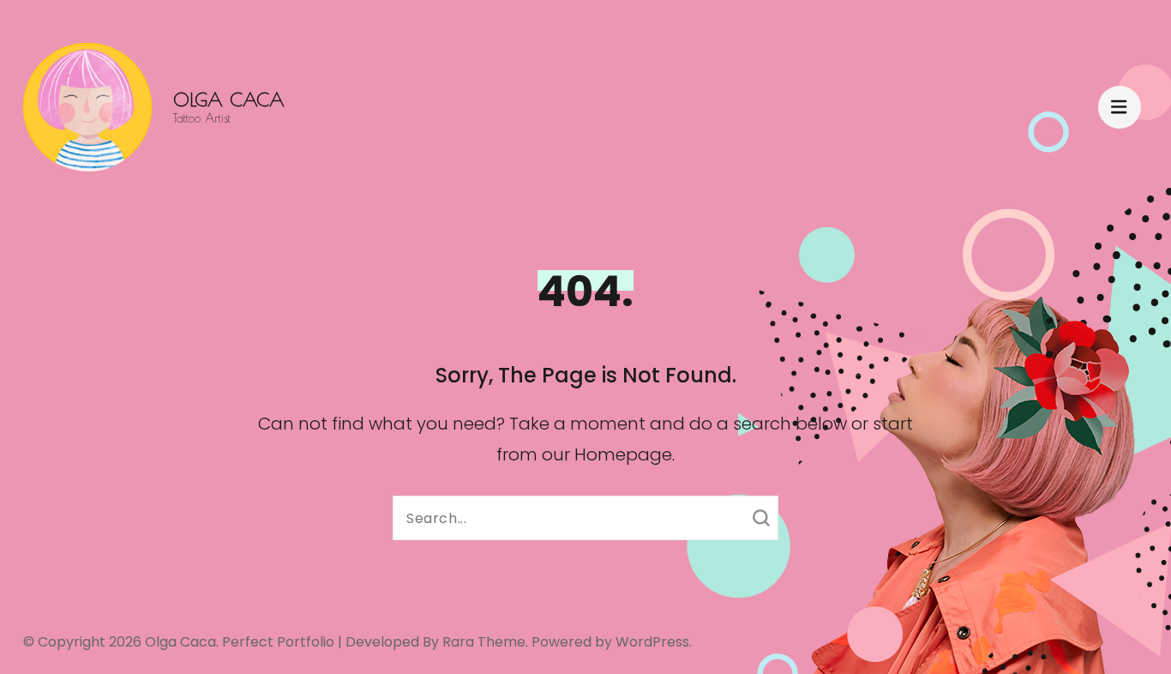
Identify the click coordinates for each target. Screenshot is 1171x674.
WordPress (652, 642)
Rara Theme (483, 642)
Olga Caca (229, 99)
